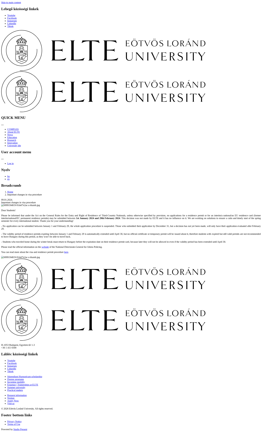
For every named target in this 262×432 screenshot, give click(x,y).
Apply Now (13, 400)
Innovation (12, 143)
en (8, 179)
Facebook (12, 18)
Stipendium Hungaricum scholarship (24, 376)
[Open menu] (2, 124)
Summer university (16, 387)
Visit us (10, 403)
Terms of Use (13, 424)
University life (14, 145)
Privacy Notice (14, 421)
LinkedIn (11, 23)
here (66, 252)
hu (8, 176)
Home (10, 192)
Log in (10, 163)
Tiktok (10, 26)
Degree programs (15, 379)
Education (12, 137)
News (10, 134)
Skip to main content (11, 2)
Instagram (12, 21)
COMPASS (13, 129)
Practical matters (15, 390)
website (45, 247)
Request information (17, 395)
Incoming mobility (16, 382)
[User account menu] (2, 159)
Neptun (10, 398)
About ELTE (13, 132)
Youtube (11, 15)
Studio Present (20, 429)
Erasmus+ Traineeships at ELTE (22, 384)
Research (11, 140)
